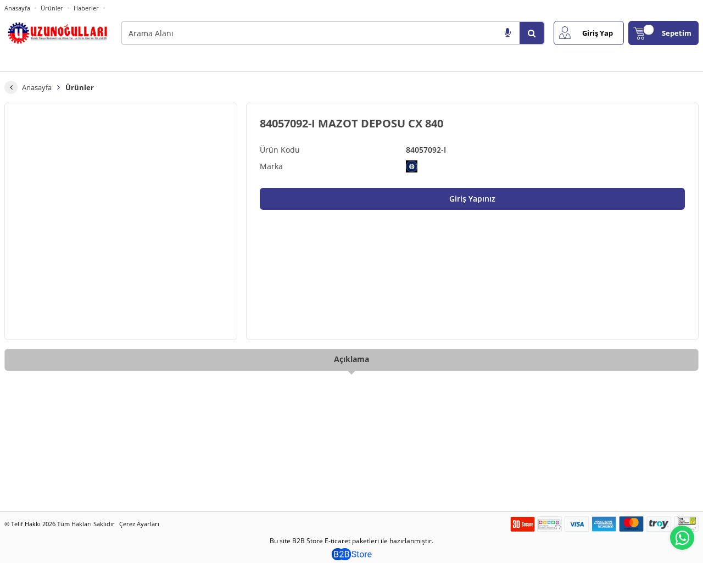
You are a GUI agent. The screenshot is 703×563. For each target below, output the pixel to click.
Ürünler (52, 8)
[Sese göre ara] (507, 33)
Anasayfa (17, 8)
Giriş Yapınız (472, 198)
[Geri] (11, 87)
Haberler (86, 8)
